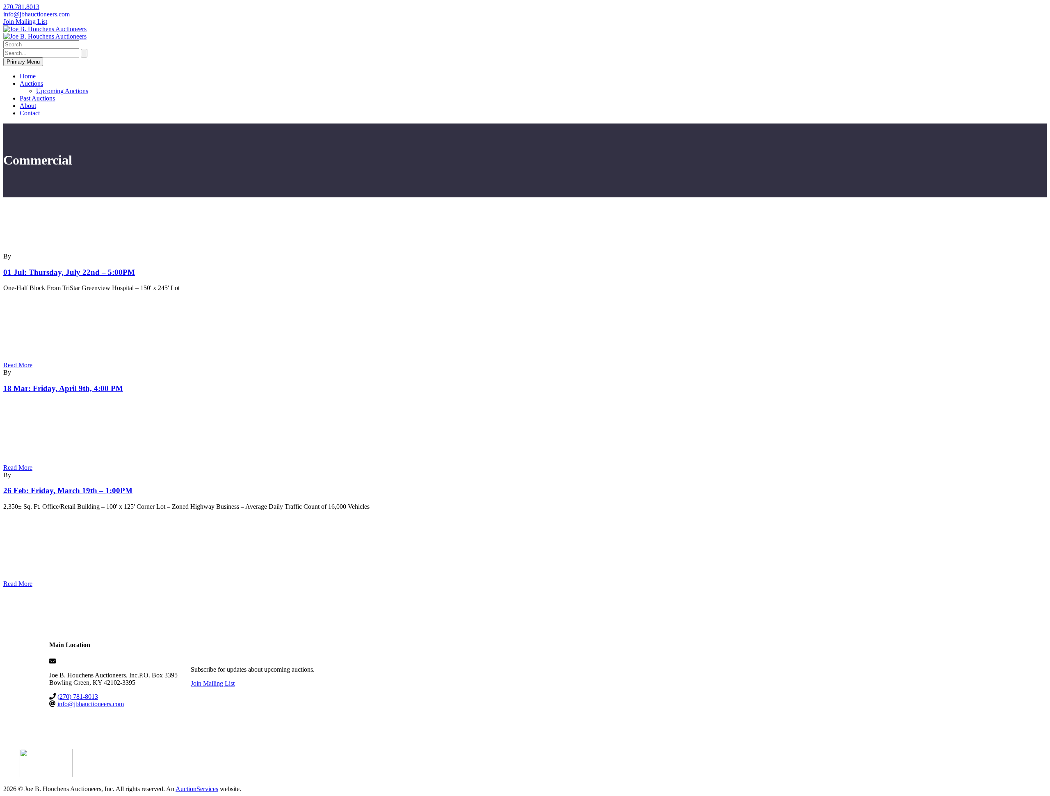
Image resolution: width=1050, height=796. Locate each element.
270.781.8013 (21, 6)
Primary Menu (23, 62)
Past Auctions (37, 98)
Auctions (31, 83)
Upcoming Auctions (62, 90)
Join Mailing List (25, 21)
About (28, 105)
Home (28, 76)
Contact (30, 113)
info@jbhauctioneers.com (36, 14)
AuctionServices (197, 788)
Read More (17, 364)
